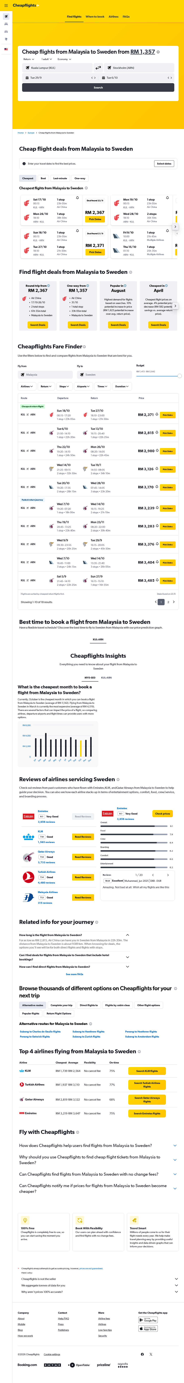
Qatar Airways (46, 851)
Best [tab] (43, 178)
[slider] (180, 376)
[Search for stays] (6, 24)
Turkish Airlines (46, 871)
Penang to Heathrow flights (141, 1031)
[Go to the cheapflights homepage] (26, 5)
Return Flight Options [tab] (59, 1013)
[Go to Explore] (6, 39)
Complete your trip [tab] (61, 1005)
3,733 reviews (46, 862)
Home (21, 133)
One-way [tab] (80, 178)
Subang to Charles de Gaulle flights (40, 1031)
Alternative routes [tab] (32, 1005)
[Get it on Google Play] (148, 1320)
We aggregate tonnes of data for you (43, 1285)
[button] (6, 5)
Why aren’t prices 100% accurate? (42, 1292)
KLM (40, 831)
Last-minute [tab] (60, 178)
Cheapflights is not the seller (38, 1279)
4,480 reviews (46, 882)
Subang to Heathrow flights (88, 1031)
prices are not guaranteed (90, 1268)
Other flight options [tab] (148, 1005)
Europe (31, 133)
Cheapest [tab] (27, 178)
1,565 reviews (46, 842)
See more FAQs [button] (74, 974)
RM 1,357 (142, 51)
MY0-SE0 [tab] (90, 677)
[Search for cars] (6, 31)
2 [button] (168, 602)
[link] (37, 325)
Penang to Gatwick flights (35, 1036)
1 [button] (161, 602)
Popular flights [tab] (30, 1013)
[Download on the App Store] (148, 1328)
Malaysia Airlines (48, 892)
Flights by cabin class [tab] (117, 1005)
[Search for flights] (6, 16)
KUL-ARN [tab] (98, 639)
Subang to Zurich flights (86, 1036)
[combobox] (65, 59)
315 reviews (45, 902)
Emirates (43, 811)
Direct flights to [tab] (89, 1005)
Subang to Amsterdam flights (142, 1036)
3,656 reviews (46, 821)
